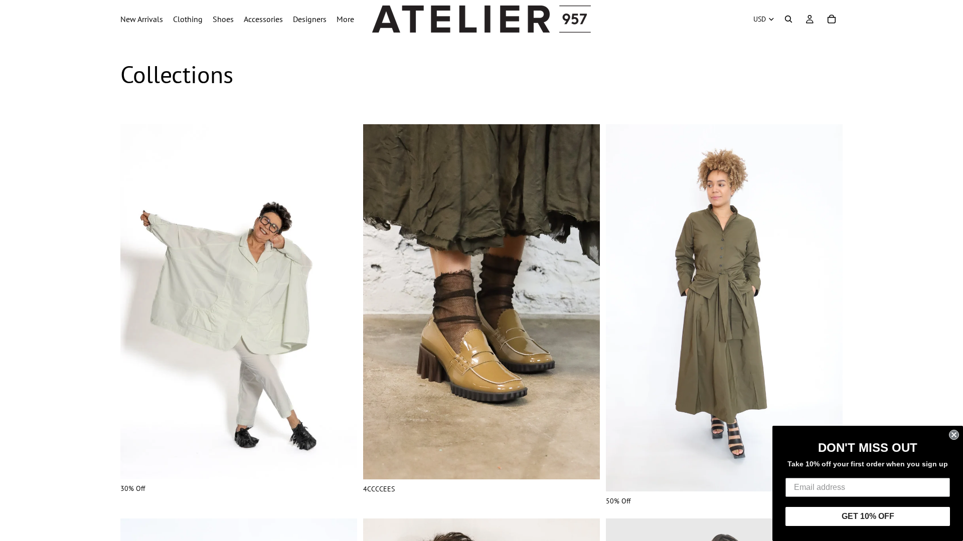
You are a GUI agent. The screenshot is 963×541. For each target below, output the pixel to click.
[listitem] (345, 19)
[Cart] (832, 19)
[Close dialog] (954, 435)
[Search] (788, 19)
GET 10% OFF (868, 516)
